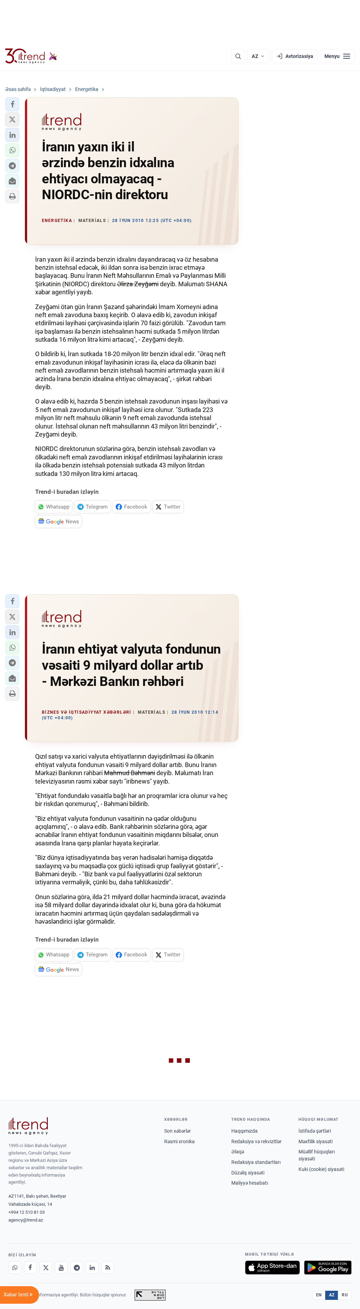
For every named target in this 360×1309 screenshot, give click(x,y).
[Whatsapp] (14, 1267)
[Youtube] (61, 1267)
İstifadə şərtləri (314, 1131)
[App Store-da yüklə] (272, 1268)
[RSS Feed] (107, 1267)
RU (345, 1294)
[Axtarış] (238, 56)
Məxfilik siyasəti (315, 1141)
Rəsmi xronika (179, 1141)
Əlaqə (237, 1151)
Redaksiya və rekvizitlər (256, 1141)
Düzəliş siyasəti (247, 1173)
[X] (45, 1267)
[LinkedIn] (92, 1267)
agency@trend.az (25, 1220)
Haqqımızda (244, 1131)
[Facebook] (30, 1267)
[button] (12, 104)
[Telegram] (76, 1267)
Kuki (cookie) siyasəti (321, 1169)
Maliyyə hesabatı (249, 1183)
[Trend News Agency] (28, 1126)
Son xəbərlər (177, 1131)
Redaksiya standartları (256, 1162)
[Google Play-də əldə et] (328, 1268)
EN (319, 1294)
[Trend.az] (31, 56)
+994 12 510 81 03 (26, 1212)
